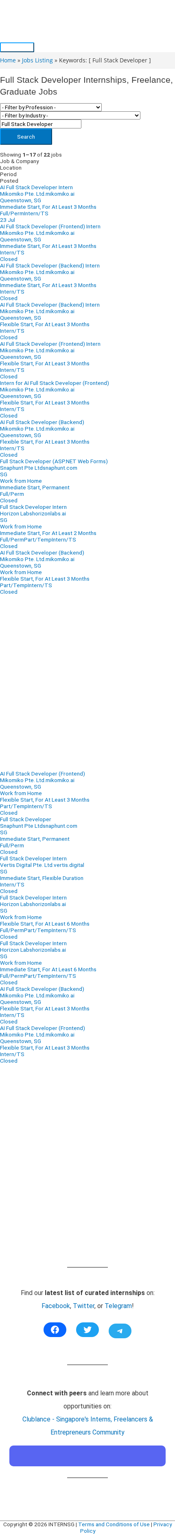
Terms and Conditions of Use (114, 1524)
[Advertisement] (87, 682)
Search (26, 136)
